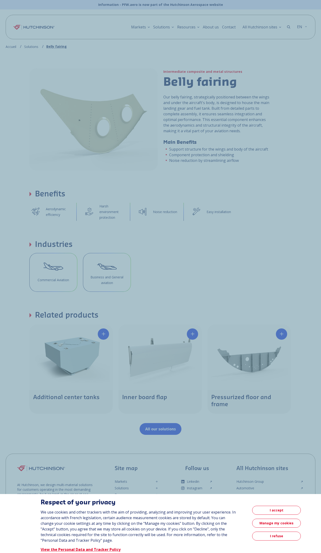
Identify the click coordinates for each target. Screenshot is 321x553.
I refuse (276, 536)
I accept (276, 510)
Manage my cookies (276, 523)
